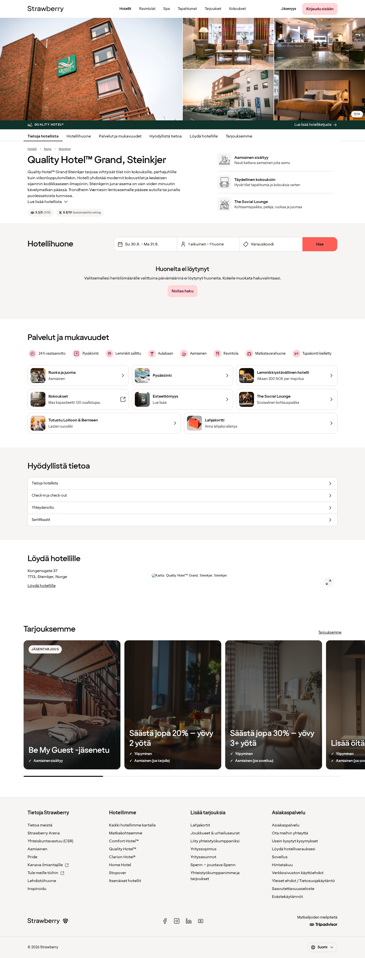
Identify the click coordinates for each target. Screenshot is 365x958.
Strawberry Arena (44, 833)
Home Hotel (120, 865)
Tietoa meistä (40, 825)
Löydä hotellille (204, 136)
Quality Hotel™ (122, 849)
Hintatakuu (282, 865)
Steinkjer (65, 149)
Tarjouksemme (239, 136)
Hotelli (32, 149)
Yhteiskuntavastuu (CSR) (50, 841)
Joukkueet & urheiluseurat (215, 833)
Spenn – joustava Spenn (213, 865)
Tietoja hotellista (43, 136)
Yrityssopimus (203, 849)
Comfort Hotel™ (124, 841)
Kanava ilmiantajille (45, 865)
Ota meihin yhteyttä (290, 833)
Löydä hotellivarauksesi (293, 849)
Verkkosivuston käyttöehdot (298, 873)
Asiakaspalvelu (285, 825)
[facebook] (165, 921)
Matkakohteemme (125, 833)
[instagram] (177, 921)
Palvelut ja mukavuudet (120, 136)
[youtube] (201, 921)
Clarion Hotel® (122, 857)
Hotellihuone (79, 136)
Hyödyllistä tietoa (165, 136)
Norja (47, 149)
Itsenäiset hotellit (125, 881)
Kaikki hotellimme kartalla (132, 825)
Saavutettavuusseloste (293, 888)
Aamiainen (37, 849)
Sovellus (280, 857)
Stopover (117, 873)
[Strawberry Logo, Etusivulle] (46, 9)
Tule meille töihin (43, 873)
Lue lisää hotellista (45, 202)
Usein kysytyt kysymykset (295, 841)
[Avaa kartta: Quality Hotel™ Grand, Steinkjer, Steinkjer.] (328, 582)
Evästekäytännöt (287, 896)
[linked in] (189, 921)
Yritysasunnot (203, 857)
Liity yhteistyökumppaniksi (215, 841)
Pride (32, 857)
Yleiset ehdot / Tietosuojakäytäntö (303, 881)
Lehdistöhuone (42, 881)
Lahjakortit (200, 825)
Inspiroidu (37, 888)
